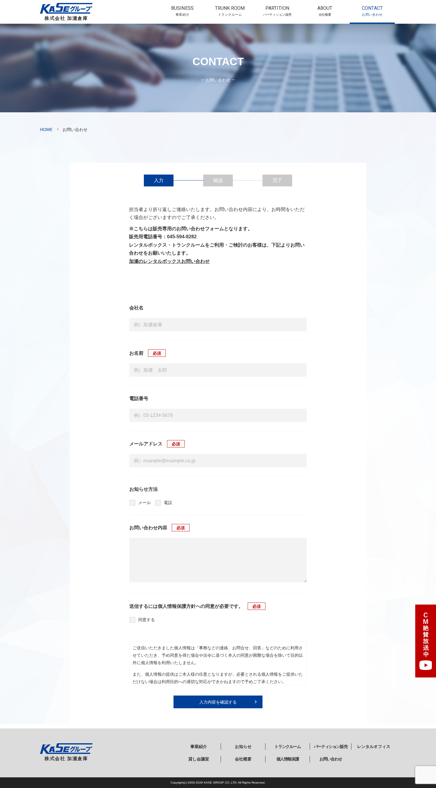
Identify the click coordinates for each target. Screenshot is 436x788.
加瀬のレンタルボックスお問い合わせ (169, 261)
